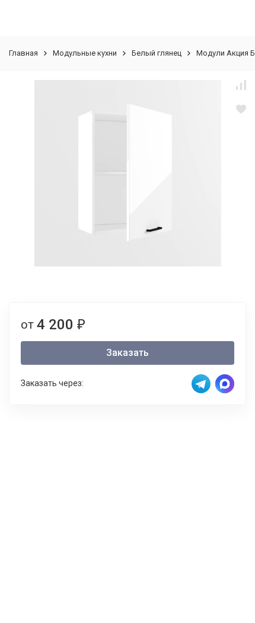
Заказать (127, 352)
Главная (23, 53)
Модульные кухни (85, 53)
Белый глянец (156, 53)
